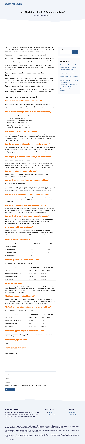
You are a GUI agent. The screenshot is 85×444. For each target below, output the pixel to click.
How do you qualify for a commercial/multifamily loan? (28, 156)
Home (56, 4)
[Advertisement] (42, 32)
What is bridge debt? (13, 283)
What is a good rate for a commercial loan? (22, 259)
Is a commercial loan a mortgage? (19, 227)
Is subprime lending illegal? (66, 69)
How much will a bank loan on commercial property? (27, 216)
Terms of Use (72, 414)
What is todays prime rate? (16, 339)
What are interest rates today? (17, 239)
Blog (77, 4)
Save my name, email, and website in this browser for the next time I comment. (26, 385)
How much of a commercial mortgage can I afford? (26, 205)
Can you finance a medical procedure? (14, 348)
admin (49, 15)
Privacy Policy (72, 412)
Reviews (71, 4)
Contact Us (52, 414)
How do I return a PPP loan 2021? (68, 67)
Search (61, 49)
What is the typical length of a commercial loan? (25, 330)
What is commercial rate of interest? (20, 296)
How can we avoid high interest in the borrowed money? (28, 111)
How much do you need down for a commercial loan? (27, 180)
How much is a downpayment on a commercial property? (28, 194)
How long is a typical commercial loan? (21, 171)
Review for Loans (13, 4)
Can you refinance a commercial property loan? (16, 347)
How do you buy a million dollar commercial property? (27, 144)
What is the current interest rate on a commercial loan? (28, 307)
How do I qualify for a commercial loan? (21, 131)
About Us (51, 412)
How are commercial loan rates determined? (23, 101)
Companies (64, 4)
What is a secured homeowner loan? (69, 65)
